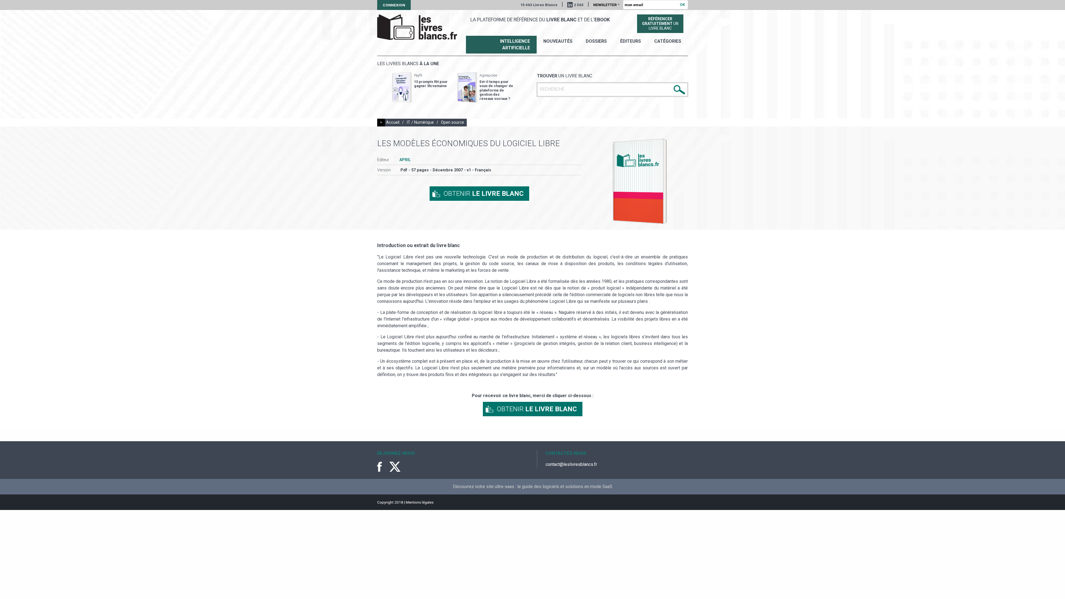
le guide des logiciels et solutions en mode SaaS (564, 486)
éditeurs (630, 41)
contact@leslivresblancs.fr (571, 464)
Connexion (394, 5)
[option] (420, 87)
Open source (452, 122)
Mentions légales (419, 502)
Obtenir (483, 193)
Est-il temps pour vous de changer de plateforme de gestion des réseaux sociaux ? (496, 90)
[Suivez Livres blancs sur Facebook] (382, 466)
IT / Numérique (420, 122)
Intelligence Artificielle (515, 44)
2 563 (579, 4)
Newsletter (606, 4)
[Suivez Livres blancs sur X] (394, 466)
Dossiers (596, 41)
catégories (667, 41)
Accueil (392, 122)
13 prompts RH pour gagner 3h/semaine (431, 84)
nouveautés (557, 41)
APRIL (405, 160)
